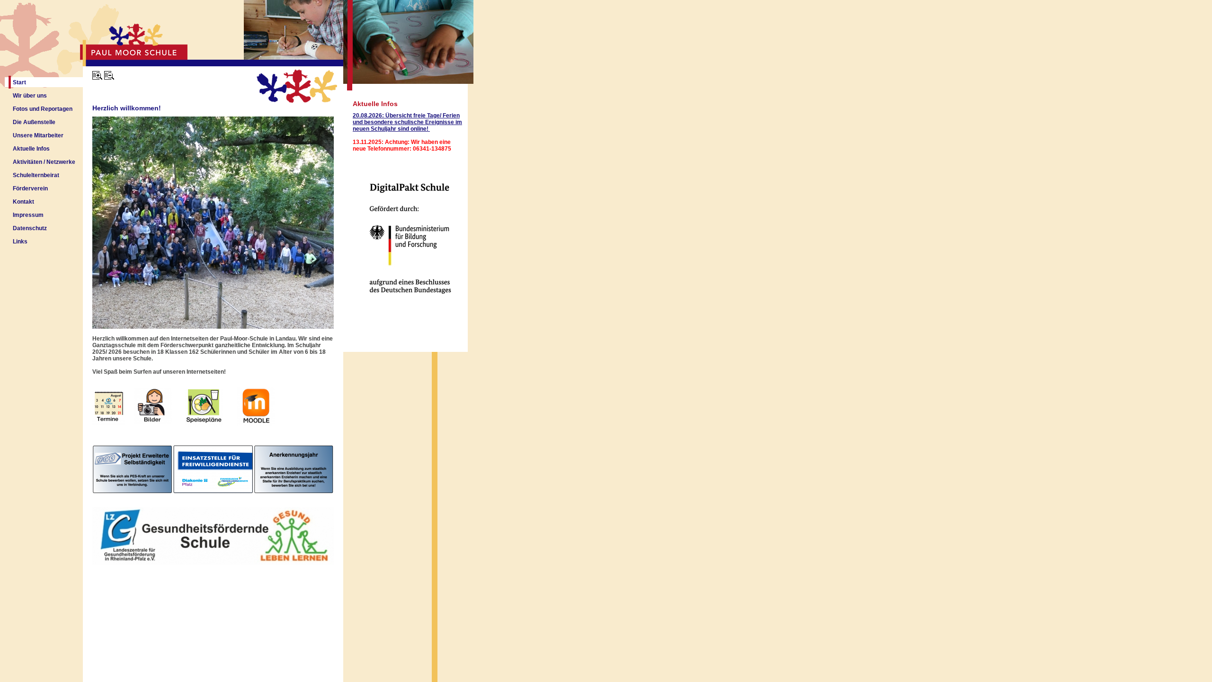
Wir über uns (30, 95)
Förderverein (30, 188)
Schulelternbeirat (36, 175)
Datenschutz (30, 228)
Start (19, 82)
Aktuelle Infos (31, 148)
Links (20, 241)
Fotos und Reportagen (42, 109)
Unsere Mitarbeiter (38, 135)
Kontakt (23, 201)
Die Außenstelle (34, 122)
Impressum (28, 215)
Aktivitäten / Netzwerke (44, 162)
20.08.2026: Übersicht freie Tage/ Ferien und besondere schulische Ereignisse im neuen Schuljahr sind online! (407, 122)
